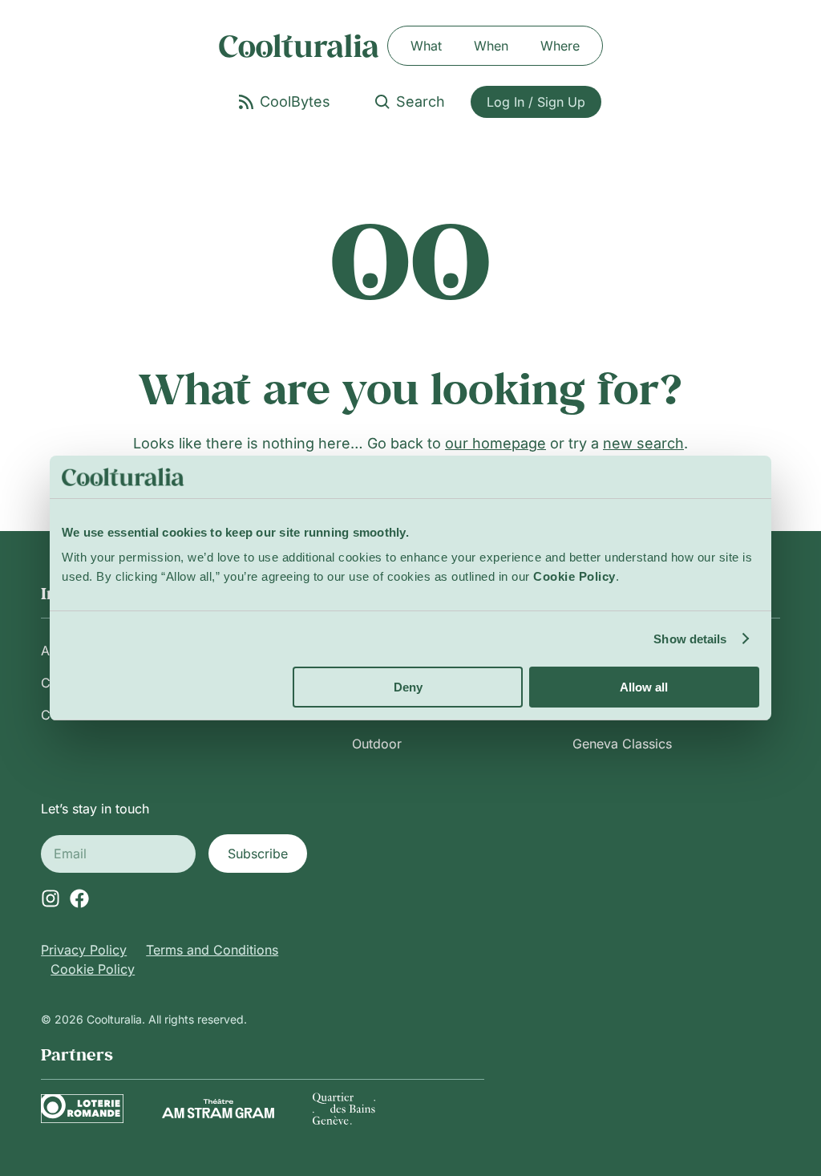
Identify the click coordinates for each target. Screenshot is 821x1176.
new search (643, 443)
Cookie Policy (93, 969)
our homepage (495, 443)
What (426, 46)
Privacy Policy (84, 950)
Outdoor (377, 744)
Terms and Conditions (212, 950)
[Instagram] (50, 898)
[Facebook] (79, 898)
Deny (408, 687)
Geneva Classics (622, 744)
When (491, 46)
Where (560, 46)
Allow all (644, 687)
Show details (689, 639)
